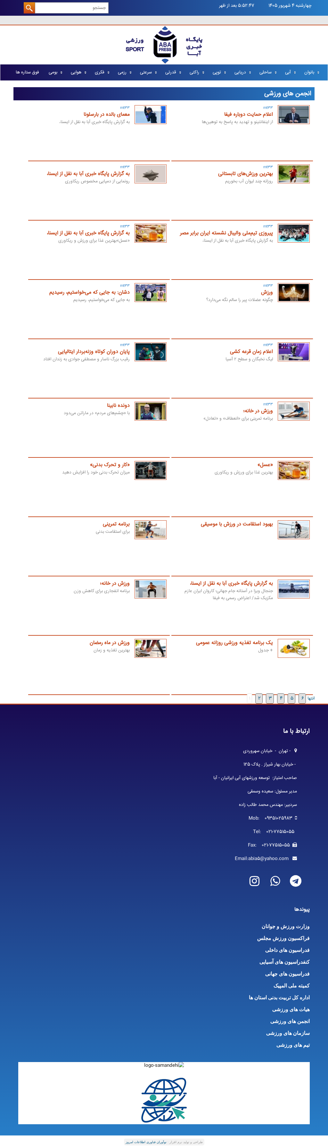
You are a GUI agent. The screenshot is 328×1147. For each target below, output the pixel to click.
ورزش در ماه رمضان (110, 643)
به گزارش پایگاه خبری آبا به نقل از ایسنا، (88, 174)
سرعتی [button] (146, 72)
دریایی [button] (240, 72)
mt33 (268, 108)
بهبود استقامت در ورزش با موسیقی (237, 524)
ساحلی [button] (265, 72)
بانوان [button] (309, 72)
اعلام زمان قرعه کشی (251, 352)
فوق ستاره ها (27, 72)
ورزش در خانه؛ (258, 411)
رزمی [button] (122, 72)
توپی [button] (217, 72)
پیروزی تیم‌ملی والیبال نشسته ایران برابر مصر (226, 233)
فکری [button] (99, 72)
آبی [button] (288, 72)
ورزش (267, 293)
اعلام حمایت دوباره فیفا (248, 115)
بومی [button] (53, 72)
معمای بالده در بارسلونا (107, 115)
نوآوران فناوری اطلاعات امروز (146, 1142)
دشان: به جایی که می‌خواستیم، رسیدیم (89, 293)
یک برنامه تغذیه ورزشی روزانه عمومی (234, 643)
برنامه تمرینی (116, 524)
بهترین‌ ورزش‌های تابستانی (245, 174)
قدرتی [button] (170, 72)
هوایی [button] (76, 72)
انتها (311, 698)
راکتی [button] (194, 72)
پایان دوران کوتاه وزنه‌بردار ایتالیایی (94, 352)
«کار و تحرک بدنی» (110, 465)
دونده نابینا (118, 406)
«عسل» (265, 465)
